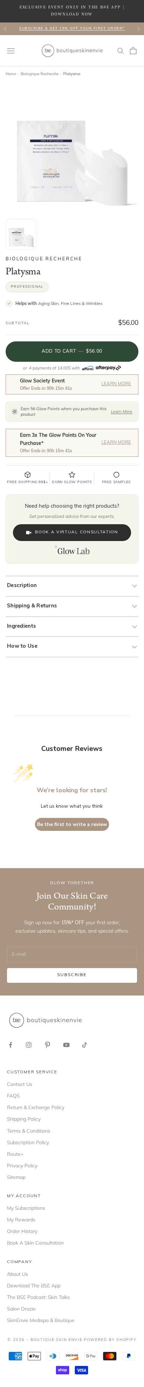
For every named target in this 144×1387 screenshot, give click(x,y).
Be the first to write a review (72, 824)
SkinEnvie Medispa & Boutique (40, 1320)
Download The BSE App (33, 1285)
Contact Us (19, 1084)
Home (11, 73)
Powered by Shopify (110, 1340)
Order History (22, 1231)
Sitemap (16, 1177)
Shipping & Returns (32, 606)
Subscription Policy (28, 1142)
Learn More (116, 384)
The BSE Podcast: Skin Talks (38, 1297)
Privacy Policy (22, 1165)
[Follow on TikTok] (84, 1044)
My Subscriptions (26, 1208)
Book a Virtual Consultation (76, 532)
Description (22, 585)
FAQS (13, 1096)
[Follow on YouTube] (66, 1044)
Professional (27, 287)
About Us (17, 1274)
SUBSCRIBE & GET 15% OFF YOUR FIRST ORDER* (72, 29)
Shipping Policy (24, 1119)
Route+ (15, 1154)
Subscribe (72, 975)
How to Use (22, 646)
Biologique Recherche (40, 73)
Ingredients (21, 626)
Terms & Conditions (28, 1131)
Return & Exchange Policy (35, 1107)
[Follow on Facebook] (10, 1044)
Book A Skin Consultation (35, 1243)
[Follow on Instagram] (28, 1044)
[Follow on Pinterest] (47, 1045)
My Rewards (21, 1219)
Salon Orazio (21, 1309)
